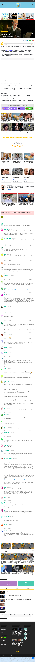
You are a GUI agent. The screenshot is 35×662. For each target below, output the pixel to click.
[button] (2, 43)
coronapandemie (13, 137)
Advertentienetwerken (4, 635)
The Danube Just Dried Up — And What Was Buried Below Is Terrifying (29, 132)
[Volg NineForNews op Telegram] (13, 108)
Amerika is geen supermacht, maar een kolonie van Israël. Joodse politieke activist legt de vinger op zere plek (28, 573)
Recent (17, 588)
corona (2, 614)
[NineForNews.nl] (17, 4)
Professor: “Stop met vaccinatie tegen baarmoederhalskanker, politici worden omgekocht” (27, 551)
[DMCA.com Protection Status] (6, 644)
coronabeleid (6, 137)
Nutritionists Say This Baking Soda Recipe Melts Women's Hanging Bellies (17, 121)
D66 (17, 614)
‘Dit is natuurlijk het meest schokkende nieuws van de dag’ (13, 595)
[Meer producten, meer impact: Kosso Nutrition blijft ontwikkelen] (2, 592)
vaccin (30, 137)
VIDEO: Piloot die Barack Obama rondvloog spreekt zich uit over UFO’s (5, 551)
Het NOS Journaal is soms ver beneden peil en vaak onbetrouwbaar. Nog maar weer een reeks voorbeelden (17, 573)
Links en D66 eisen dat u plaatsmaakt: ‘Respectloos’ (30, 561)
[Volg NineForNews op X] (21, 108)
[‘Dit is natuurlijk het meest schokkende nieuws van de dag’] (2, 596)
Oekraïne (29, 614)
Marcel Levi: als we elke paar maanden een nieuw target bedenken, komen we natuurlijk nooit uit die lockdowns (6, 573)
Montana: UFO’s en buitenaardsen (15, 550)
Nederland (26, 137)
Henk (28, 632)
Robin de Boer (4, 36)
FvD (22, 614)
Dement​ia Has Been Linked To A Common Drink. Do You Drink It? (6, 121)
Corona (5, 21)
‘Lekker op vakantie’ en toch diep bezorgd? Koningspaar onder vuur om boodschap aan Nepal (18, 599)
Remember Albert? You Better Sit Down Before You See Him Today (6, 132)
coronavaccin (6, 614)
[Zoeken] (32, 5)
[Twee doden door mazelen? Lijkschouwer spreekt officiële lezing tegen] (2, 604)
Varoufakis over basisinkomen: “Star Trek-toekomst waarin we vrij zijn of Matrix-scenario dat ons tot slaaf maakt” (7, 562)
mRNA (22, 137)
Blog (1, 633)
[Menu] (2, 5)
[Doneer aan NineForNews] (29, 108)
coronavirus (10, 614)
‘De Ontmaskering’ (9, 50)
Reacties (28, 588)
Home (2, 21)
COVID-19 (15, 614)
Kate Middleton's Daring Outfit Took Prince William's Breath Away (17, 132)
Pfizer (32, 614)
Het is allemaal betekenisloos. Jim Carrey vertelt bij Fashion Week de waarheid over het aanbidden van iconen (20, 562)
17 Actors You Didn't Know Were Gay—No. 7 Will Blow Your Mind (28, 121)
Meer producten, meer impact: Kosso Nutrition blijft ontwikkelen (14, 591)
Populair (6, 588)
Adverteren (2, 632)
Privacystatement (3, 629)
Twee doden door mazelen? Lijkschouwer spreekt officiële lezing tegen (20, 644)
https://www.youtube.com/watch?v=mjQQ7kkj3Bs (11, 480)
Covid (19, 137)
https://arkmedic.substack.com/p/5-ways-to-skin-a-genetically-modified (14, 479)
